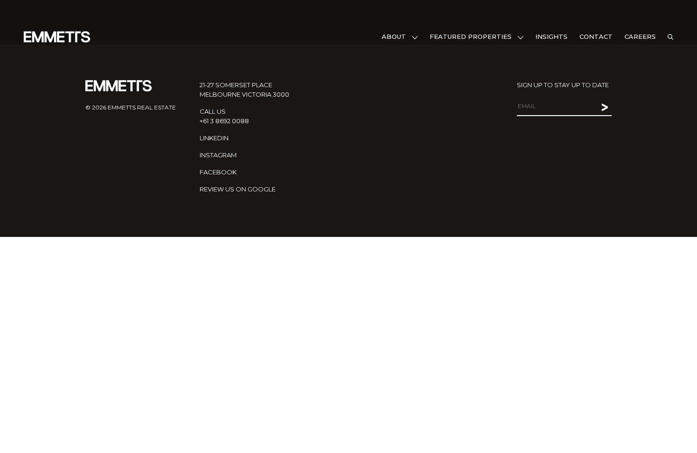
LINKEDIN (214, 138)
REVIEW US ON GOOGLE (237, 189)
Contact (596, 36)
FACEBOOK (218, 172)
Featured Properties (471, 36)
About (394, 36)
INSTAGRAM (218, 155)
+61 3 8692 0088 (224, 121)
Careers (640, 36)
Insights (551, 36)
